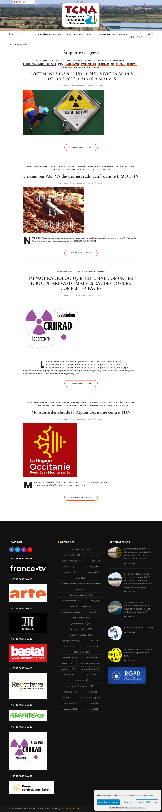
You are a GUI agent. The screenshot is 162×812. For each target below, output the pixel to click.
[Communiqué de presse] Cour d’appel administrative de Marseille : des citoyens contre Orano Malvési (138, 553)
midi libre (73, 406)
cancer (69, 61)
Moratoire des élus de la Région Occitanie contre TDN (81, 412)
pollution (70, 674)
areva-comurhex (51, 61)
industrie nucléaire (81, 635)
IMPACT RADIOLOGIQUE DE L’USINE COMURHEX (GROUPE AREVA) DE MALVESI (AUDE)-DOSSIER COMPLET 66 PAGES (81, 283)
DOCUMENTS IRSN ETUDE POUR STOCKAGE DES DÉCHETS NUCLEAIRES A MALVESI (81, 76)
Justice (69, 646)
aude (53, 166)
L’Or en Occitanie (74, 34)
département (119, 61)
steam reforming (90, 697)
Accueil (12, 44)
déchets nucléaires (102, 61)
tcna (102, 86)
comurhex (79, 61)
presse (92, 674)
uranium (95, 67)
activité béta (71, 555)
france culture (72, 64)
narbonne (129, 166)
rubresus (70, 691)
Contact (123, 34)
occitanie (92, 657)
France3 (94, 612)
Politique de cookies (116, 808)
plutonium (68, 669)
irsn (112, 64)
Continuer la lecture (81, 147)
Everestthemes (72, 808)
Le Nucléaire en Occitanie (49, 34)
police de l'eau (58, 170)
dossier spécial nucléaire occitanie (39, 64)
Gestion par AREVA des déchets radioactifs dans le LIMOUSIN (81, 176)
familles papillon (72, 612)
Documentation (107, 34)
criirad (88, 61)
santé (93, 170)
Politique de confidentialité (135, 808)
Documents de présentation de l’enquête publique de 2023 (138, 652)
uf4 (88, 67)
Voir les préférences (147, 802)
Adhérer (91, 34)
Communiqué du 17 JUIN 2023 (138, 627)
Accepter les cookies (108, 802)
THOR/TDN (71, 703)
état (93, 709)
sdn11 (116, 406)
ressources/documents (74, 67)
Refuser (127, 802)
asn (62, 61)
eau (116, 166)
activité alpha (81, 549)
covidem (92, 572)
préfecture (132, 64)
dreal (60, 64)
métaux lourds (81, 652)
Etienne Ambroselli (81, 606)
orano (67, 663)
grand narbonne (88, 64)
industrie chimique (81, 629)
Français (138, 37)
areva (38, 61)
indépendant (103, 64)
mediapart (121, 64)
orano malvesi (90, 663)
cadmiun (61, 166)
